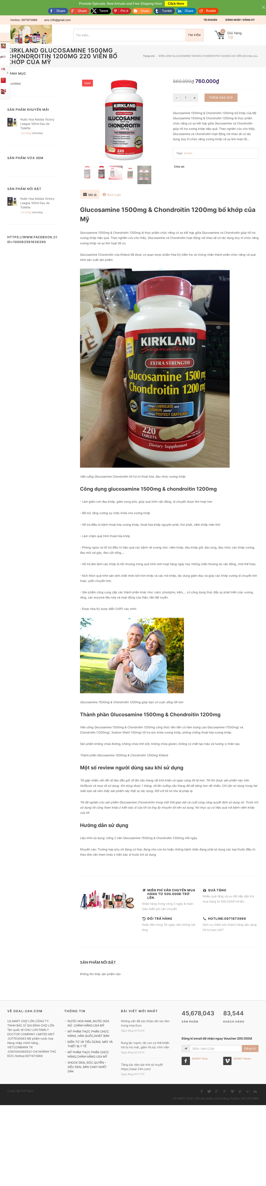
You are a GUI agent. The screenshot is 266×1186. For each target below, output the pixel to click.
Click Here (176, 3)
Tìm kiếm (194, 34)
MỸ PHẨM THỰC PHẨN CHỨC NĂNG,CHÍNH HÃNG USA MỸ (88, 1054)
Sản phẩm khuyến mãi (28, 110)
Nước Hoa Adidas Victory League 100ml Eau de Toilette (37, 124)
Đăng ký (250, 1048)
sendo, (188, 153)
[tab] (90, 194)
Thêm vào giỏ (221, 97)
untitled (16, 83)
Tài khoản (210, 19)
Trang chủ (149, 55)
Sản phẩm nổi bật (24, 189)
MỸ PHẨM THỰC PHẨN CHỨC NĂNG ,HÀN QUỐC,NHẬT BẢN (88, 1034)
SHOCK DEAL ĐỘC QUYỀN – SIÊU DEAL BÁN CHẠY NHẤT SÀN (87, 1067)
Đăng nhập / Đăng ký (240, 19)
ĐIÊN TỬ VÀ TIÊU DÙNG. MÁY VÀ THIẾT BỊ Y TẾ (90, 1044)
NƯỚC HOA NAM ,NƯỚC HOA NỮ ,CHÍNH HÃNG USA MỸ (88, 1023)
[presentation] (90, 194)
